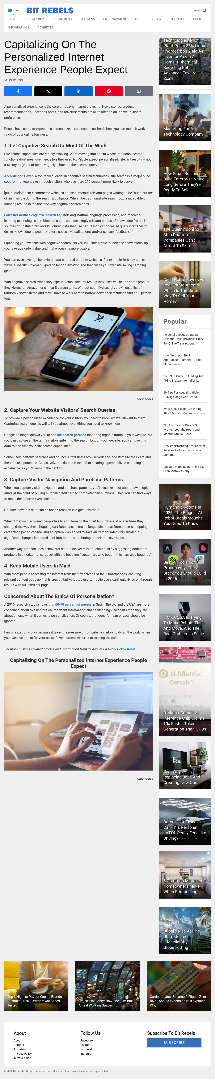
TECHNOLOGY (34, 19)
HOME (12, 19)
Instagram (87, 1053)
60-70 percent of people (73, 604)
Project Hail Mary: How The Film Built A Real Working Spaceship (106, 1003)
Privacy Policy (23, 1053)
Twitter (85, 1045)
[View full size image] (78, 349)
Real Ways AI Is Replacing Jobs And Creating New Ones (181, 777)
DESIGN (156, 19)
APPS (138, 19)
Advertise (20, 1049)
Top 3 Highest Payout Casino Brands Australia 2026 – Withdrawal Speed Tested (34, 1001)
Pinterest (86, 1049)
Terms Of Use (22, 1058)
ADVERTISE (45, 27)
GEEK (197, 19)
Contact (19, 1045)
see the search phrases (68, 435)
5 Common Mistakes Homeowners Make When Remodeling (182, 886)
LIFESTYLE (177, 19)
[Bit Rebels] (48, 12)
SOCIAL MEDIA (62, 19)
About (18, 1040)
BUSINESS (88, 19)
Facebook (86, 1040)
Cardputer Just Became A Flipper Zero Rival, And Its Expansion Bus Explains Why (178, 1001)
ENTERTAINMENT (114, 19)
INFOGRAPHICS (18, 27)
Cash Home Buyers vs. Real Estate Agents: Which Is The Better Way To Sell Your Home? (184, 290)
